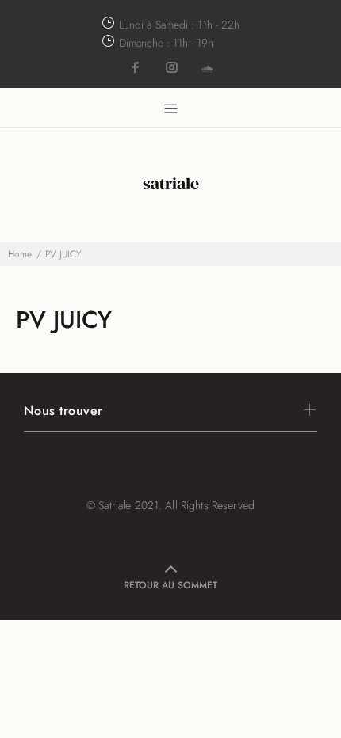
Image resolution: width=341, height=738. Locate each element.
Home (20, 254)
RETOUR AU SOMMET (170, 585)
